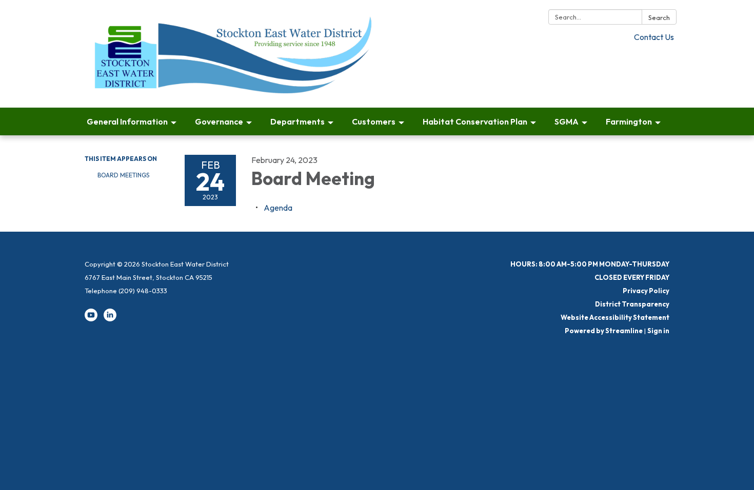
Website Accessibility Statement (615, 317)
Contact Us (654, 37)
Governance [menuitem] (219, 121)
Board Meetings (123, 175)
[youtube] (91, 319)
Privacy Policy (646, 291)
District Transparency (632, 304)
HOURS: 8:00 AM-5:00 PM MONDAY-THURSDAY (589, 264)
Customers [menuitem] (373, 121)
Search (659, 17)
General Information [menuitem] (127, 121)
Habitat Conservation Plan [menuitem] (475, 121)
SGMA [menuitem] (566, 121)
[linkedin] (110, 319)
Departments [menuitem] (297, 121)
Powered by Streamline (604, 330)
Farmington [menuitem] (629, 121)
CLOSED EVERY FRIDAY (631, 277)
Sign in (658, 330)
